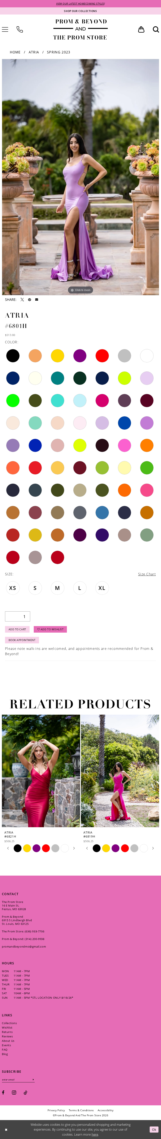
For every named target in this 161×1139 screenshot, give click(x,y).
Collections (9, 1023)
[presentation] (41, 771)
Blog (5, 1054)
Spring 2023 (58, 52)
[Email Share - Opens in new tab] (36, 299)
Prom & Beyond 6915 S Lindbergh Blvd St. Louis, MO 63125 (17, 920)
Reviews (7, 1036)
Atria (34, 52)
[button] (141, 29)
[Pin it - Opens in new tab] (29, 299)
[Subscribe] (33, 1079)
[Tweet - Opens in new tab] (22, 299)
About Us (8, 1041)
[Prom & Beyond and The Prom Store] (80, 29)
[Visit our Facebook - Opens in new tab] (3, 1092)
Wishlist (7, 1027)
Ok (154, 1129)
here (95, 1134)
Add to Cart (17, 629)
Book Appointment (22, 640)
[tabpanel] (80, 177)
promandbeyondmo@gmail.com (24, 946)
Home (15, 52)
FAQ (5, 1049)
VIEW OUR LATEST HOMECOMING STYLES (80, 3)
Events (6, 1045)
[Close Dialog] (6, 1129)
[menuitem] (19, 29)
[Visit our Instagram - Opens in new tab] (14, 1092)
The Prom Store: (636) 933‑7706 (23, 931)
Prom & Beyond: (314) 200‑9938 (23, 939)
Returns (7, 1032)
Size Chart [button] (147, 574)
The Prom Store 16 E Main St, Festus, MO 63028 (14, 905)
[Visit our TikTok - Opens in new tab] (25, 1092)
